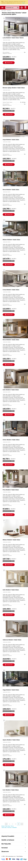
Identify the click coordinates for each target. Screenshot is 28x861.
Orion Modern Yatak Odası (11, 439)
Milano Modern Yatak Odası (11, 239)
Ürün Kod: (5, 40)
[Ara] (17, 7)
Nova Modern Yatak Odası (11, 189)
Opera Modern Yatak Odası (11, 740)
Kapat (23, 3)
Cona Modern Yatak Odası (11, 289)
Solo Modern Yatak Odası (11, 389)
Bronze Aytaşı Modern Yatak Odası (14, 88)
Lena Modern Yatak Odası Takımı (13, 38)
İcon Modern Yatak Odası (11, 790)
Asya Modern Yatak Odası (11, 139)
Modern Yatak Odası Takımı (7, 826)
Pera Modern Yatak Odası (11, 490)
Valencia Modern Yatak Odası (12, 640)
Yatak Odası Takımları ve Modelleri (9, 827)
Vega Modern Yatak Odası (11, 690)
